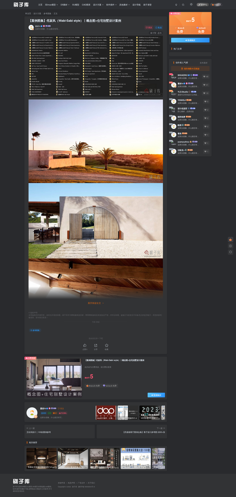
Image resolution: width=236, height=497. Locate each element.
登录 (119, 85)
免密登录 (132, 78)
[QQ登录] (118, 98)
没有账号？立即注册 (108, 61)
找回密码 (124, 78)
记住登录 (106, 79)
